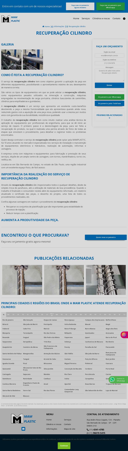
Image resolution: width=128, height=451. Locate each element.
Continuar (64, 446)
